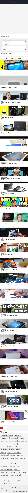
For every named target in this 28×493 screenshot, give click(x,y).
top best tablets (13, 438)
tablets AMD (11, 461)
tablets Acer (11, 449)
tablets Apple (13, 444)
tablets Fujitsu (17, 452)
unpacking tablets (4, 438)
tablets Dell (3, 452)
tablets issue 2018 (23, 441)
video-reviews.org (23, 491)
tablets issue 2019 (13, 441)
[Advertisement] (14, 18)
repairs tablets (4, 441)
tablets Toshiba (18, 463)
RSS (2, 488)
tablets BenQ (10, 463)
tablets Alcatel (4, 449)
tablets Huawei (4, 461)
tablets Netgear (13, 481)
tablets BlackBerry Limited (6, 483)
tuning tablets (22, 438)
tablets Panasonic (20, 455)
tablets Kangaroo (4, 475)
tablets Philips (21, 481)
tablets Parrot (4, 472)
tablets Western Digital (14, 466)
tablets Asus (18, 449)
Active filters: (4, 53)
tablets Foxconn (19, 461)
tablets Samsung (10, 446)
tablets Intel (3, 463)
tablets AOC (17, 469)
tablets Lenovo (21, 444)
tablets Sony (19, 446)
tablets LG (3, 446)
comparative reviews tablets (7, 435)
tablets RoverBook (5, 458)
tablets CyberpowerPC (15, 475)
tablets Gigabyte (4, 481)
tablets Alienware (23, 472)
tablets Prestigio (14, 458)
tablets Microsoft (4, 455)
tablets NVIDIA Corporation (7, 469)
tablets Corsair (23, 478)
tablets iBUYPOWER (5, 478)
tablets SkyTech (14, 478)
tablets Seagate (4, 466)
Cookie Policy (4, 490)
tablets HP (9, 452)
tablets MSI (12, 455)
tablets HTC (22, 458)
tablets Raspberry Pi (12, 472)
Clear (9, 53)
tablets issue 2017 (5, 444)
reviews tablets (18, 435)
